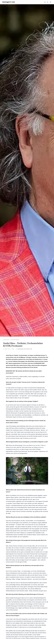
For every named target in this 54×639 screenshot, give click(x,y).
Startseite (6, 339)
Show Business (15, 339)
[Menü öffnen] (50, 2)
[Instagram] (47, 2)
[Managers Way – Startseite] (8, 2)
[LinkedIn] (45, 2)
